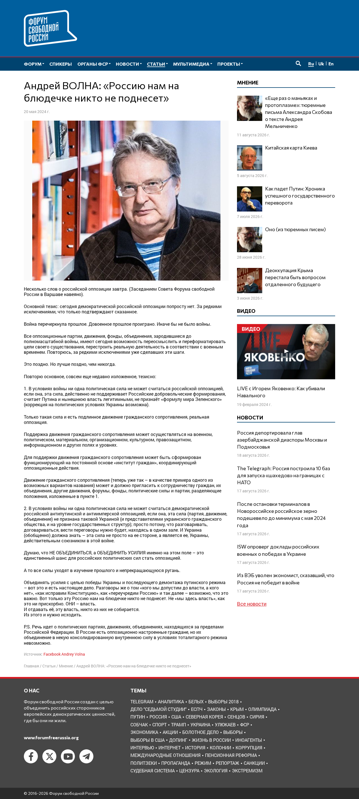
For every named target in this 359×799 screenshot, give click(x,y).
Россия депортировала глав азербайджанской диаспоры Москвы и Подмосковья (282, 440)
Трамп (178, 724)
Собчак (139, 724)
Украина (200, 724)
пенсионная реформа (231, 755)
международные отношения (165, 755)
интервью (142, 747)
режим (203, 763)
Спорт (159, 724)
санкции (254, 763)
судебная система (152, 770)
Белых (196, 701)
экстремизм (247, 770)
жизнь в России (211, 740)
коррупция (249, 747)
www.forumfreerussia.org (51, 737)
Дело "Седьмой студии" (158, 709)
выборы (233, 732)
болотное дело (200, 732)
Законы (216, 709)
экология (215, 770)
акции (170, 732)
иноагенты (248, 740)
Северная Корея (204, 717)
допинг (178, 740)
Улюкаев (225, 724)
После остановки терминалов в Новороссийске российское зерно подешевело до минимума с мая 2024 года (281, 514)
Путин (137, 717)
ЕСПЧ (196, 709)
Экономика (144, 732)
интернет (169, 747)
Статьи (49, 666)
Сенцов (236, 717)
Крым (237, 709)
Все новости (251, 603)
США (176, 717)
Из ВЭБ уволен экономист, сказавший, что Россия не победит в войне (285, 578)
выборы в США (147, 740)
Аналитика (171, 701)
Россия (158, 717)
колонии (220, 747)
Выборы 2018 (223, 701)
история (195, 747)
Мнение (66, 666)
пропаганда (175, 763)
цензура (189, 770)
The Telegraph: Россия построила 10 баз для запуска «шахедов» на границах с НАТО (283, 475)
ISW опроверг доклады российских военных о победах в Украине (278, 550)
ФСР (244, 724)
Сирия (257, 717)
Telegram (141, 701)
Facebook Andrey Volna (64, 654)
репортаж (227, 763)
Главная (31, 666)
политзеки (143, 763)
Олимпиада (262, 709)
